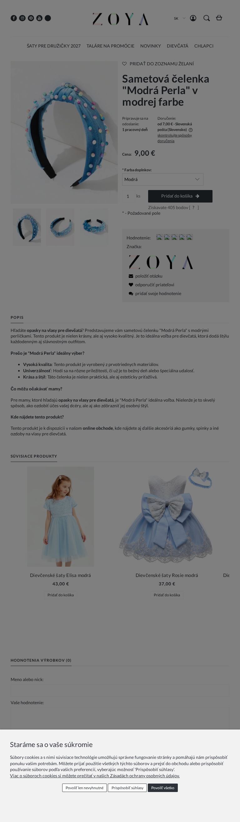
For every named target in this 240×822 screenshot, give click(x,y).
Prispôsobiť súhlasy (127, 787)
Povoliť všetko (162, 787)
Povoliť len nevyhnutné (84, 787)
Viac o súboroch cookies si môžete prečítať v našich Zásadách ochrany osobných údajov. (95, 775)
